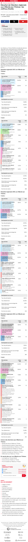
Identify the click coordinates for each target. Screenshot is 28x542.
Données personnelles (21, 523)
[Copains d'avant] (7, 538)
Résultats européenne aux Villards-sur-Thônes (13, 450)
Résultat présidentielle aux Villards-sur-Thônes (13, 447)
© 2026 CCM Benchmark (17, 526)
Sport (4, 471)
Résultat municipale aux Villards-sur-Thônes (12, 452)
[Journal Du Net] (7, 535)
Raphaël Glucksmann (7, 488)
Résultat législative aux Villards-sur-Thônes (12, 448)
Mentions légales (21, 525)
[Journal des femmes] (7, 532)
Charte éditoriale (16, 522)
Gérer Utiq (15, 525)
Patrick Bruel (5, 494)
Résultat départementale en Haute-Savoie (12, 445)
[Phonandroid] (20, 540)
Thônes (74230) (23, 14)
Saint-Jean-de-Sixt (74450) (12, 14)
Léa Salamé (5, 486)
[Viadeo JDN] (20, 538)
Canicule (4, 493)
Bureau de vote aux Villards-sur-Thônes (11, 443)
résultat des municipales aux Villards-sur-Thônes (12, 53)
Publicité (21, 522)
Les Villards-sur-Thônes (19, 31)
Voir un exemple (22, 469)
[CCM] (20, 532)
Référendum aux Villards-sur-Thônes (10, 453)
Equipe (11, 522)
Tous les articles (5, 523)
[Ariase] (7, 540)
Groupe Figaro (9, 526)
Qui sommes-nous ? (5, 522)
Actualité (5, 469)
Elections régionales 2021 (9, 3)
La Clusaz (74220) (6, 16)
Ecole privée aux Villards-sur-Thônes (10, 459)
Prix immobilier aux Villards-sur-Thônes (11, 461)
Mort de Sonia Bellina (7, 489)
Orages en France (6, 484)
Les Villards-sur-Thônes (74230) (9, 458)
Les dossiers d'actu (7, 472)
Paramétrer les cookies (8, 525)
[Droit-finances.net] (20, 535)
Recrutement (14, 523)
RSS (10, 523)
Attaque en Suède (6, 496)
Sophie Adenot (5, 491)
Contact (25, 522)
